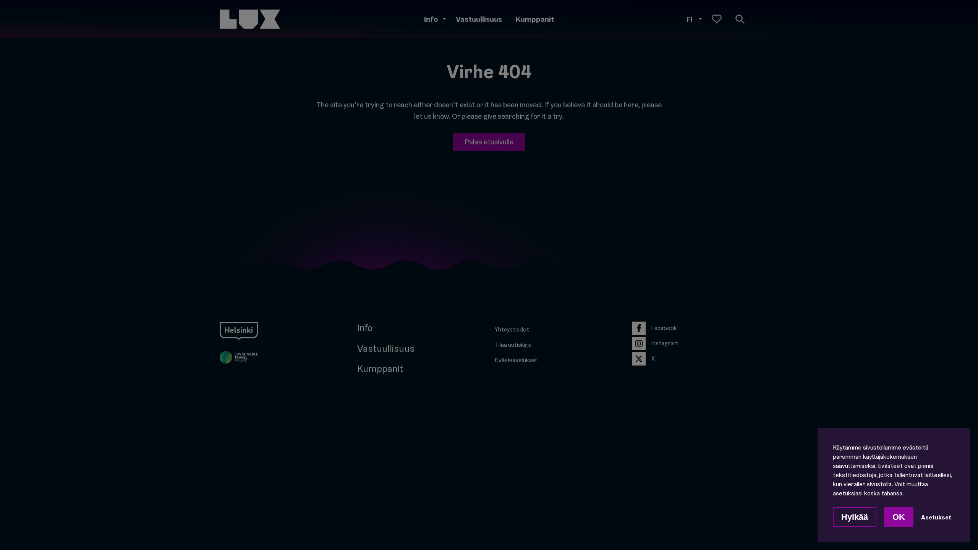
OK (898, 517)
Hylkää (854, 517)
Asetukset (936, 517)
